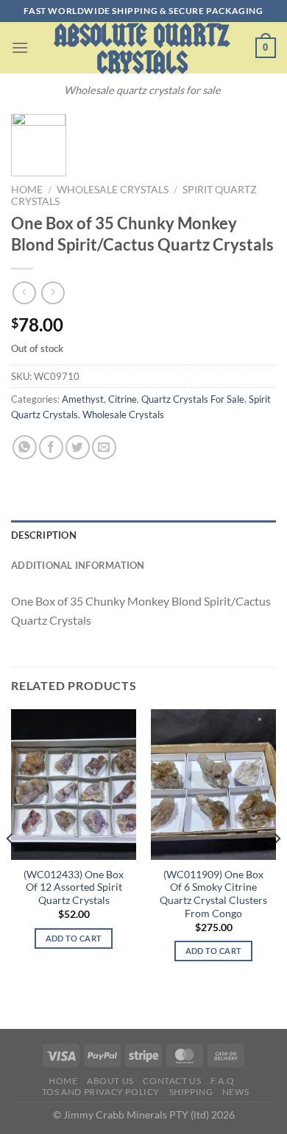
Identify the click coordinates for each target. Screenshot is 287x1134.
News (235, 1091)
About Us (110, 1080)
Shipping (191, 1091)
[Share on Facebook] (51, 447)
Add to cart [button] (74, 938)
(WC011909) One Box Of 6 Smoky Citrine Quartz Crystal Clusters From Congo (213, 894)
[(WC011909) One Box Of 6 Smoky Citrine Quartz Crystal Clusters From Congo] (213, 784)
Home (27, 189)
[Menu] (20, 47)
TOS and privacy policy (101, 1091)
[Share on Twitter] (77, 447)
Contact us (172, 1080)
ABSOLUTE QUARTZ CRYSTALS (142, 49)
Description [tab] (44, 535)
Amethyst (83, 399)
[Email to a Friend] (104, 447)
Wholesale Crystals (113, 189)
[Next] (276, 867)
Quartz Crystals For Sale (192, 399)
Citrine (122, 399)
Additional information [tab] (78, 565)
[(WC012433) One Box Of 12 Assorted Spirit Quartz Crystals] (73, 784)
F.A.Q (222, 1080)
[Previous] (10, 867)
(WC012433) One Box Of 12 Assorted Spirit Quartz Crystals (74, 887)
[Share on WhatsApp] (25, 447)
